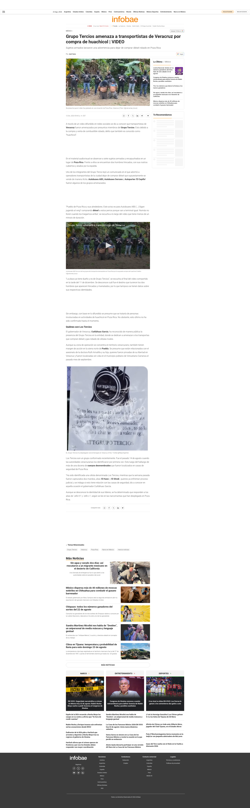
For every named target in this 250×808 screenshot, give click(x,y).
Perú (110, 12)
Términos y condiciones (173, 760)
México (104, 12)
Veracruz (84, 550)
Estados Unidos (78, 12)
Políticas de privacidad (173, 763)
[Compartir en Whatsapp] (124, 116)
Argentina (67, 12)
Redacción (125, 760)
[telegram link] (78, 772)
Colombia (89, 12)
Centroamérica (119, 12)
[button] (4, 12)
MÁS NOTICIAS (108, 665)
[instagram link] (82, 768)
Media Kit (149, 776)
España (97, 12)
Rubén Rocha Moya (159, 26)
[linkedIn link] (82, 772)
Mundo (128, 12)
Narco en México (180, 12)
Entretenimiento (166, 12)
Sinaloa (129, 26)
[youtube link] (74, 772)
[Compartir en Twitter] (133, 116)
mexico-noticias (123, 550)
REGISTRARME (227, 12)
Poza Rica (94, 550)
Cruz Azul (100, 26)
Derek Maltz (135, 26)
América (102, 760)
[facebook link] (74, 768)
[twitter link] (78, 768)
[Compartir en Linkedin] (137, 116)
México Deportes (152, 12)
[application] (108, 245)
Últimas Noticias (139, 12)
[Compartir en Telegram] (142, 116)
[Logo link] (125, 19)
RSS (102, 788)
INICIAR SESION (242, 12)
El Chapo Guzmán (146, 26)
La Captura (122, 26)
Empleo (125, 763)
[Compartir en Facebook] (128, 116)
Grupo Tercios (72, 550)
